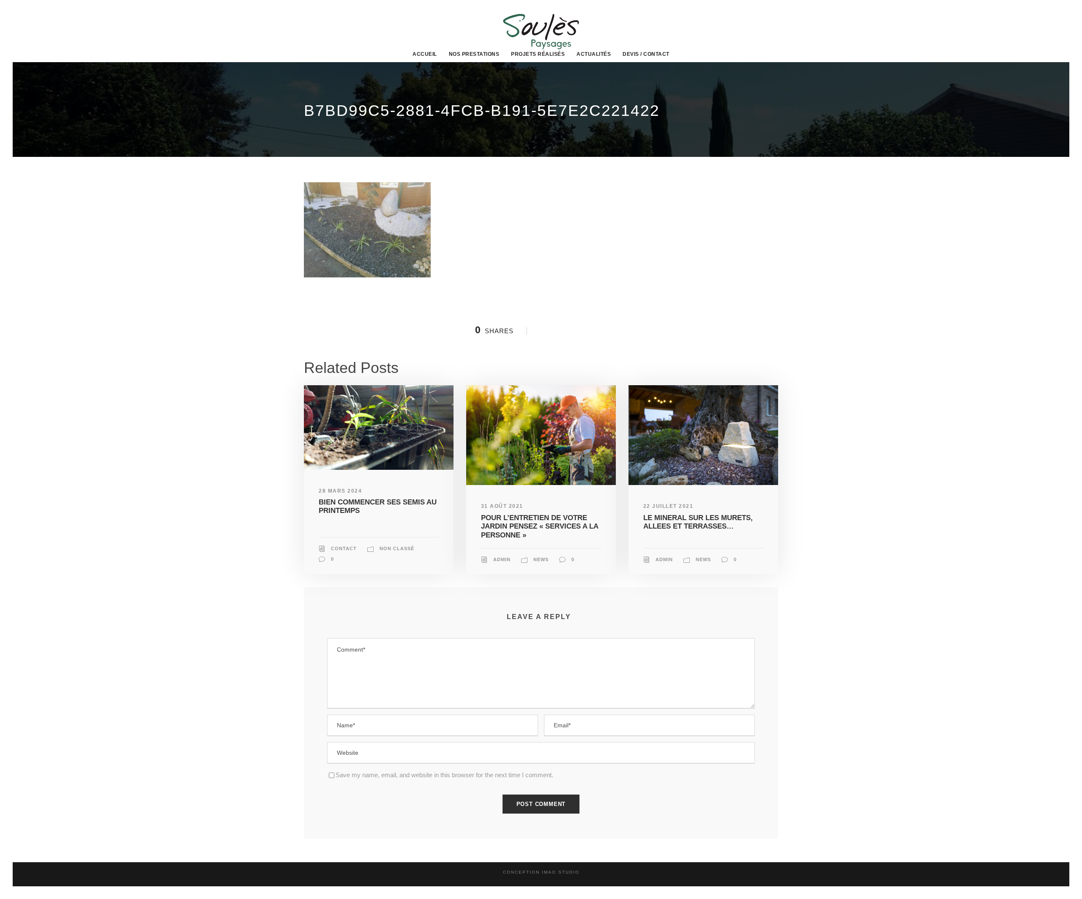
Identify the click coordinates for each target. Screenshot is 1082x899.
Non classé (397, 548)
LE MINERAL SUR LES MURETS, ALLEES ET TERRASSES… (698, 522)
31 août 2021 (502, 506)
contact (344, 548)
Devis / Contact (646, 54)
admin (502, 559)
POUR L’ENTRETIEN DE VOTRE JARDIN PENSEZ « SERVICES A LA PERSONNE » (539, 526)
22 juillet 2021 (668, 506)
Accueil (425, 54)
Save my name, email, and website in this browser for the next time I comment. (444, 774)
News (541, 559)
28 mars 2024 (340, 491)
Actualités (594, 54)
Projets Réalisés (538, 54)
